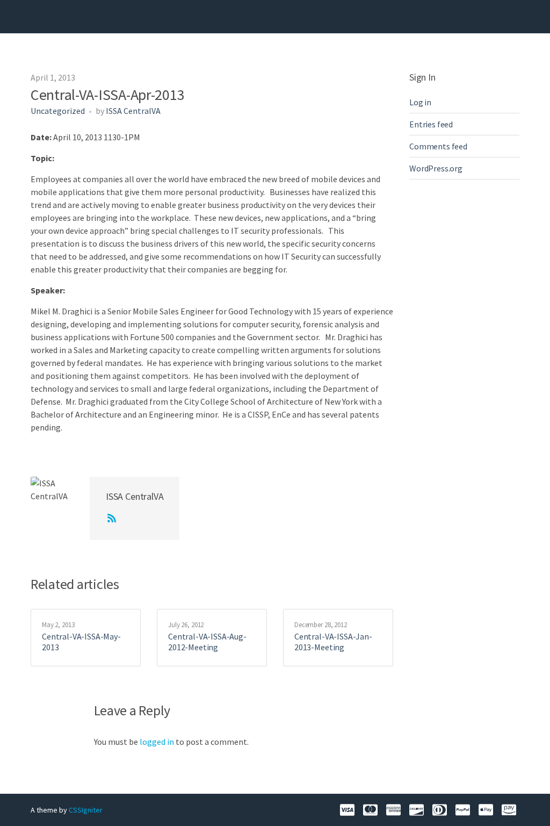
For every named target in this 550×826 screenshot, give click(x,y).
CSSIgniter (86, 810)
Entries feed (431, 124)
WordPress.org (435, 168)
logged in (157, 741)
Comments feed (438, 146)
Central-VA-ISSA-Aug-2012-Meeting (207, 641)
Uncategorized (58, 110)
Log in (420, 102)
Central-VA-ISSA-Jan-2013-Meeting (333, 641)
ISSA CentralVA (133, 110)
